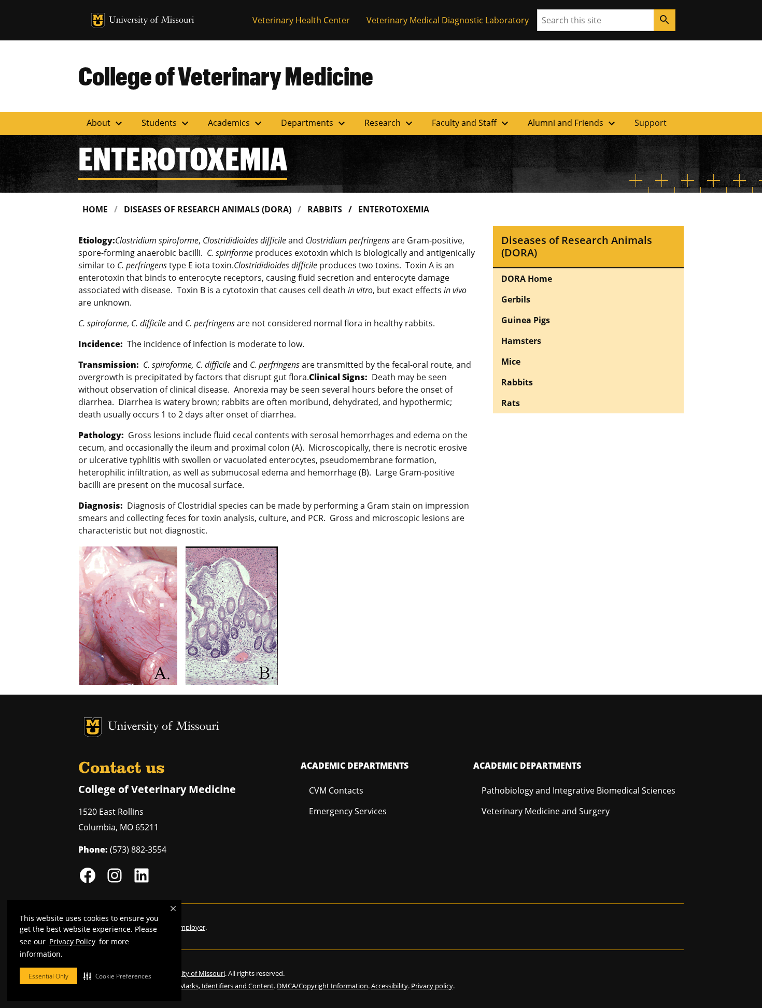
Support (650, 122)
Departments (314, 123)
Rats (510, 403)
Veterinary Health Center (301, 20)
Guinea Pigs (525, 320)
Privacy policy (432, 985)
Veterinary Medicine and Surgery (546, 811)
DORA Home (526, 278)
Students (166, 123)
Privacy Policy (72, 941)
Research (389, 123)
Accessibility (389, 985)
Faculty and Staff (471, 123)
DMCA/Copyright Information (322, 985)
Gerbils (515, 299)
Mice (510, 361)
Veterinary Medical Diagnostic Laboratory (447, 20)
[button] (117, 976)
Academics (236, 123)
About (106, 123)
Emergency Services (348, 811)
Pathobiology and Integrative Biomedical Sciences (578, 790)
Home (95, 209)
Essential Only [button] (48, 976)
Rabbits (324, 209)
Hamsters (521, 341)
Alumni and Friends (573, 123)
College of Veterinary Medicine (225, 76)
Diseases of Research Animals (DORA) (207, 209)
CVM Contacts (336, 790)
